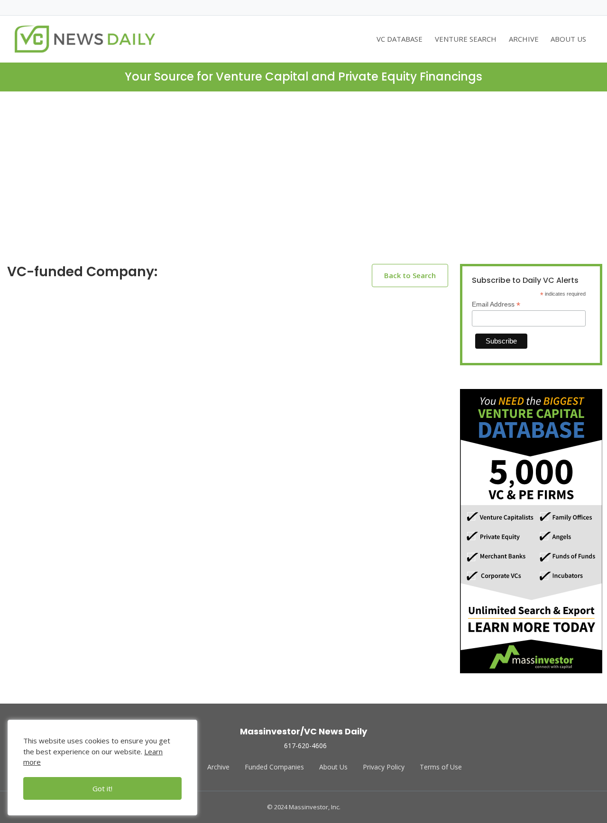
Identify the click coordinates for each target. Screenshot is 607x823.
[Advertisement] (303, 185)
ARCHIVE (524, 39)
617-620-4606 (305, 745)
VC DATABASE (400, 39)
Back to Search (410, 275)
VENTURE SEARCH (466, 39)
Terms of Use (441, 766)
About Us (333, 766)
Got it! (102, 788)
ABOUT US (568, 39)
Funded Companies (274, 766)
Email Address (496, 304)
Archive (218, 766)
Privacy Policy (384, 766)
